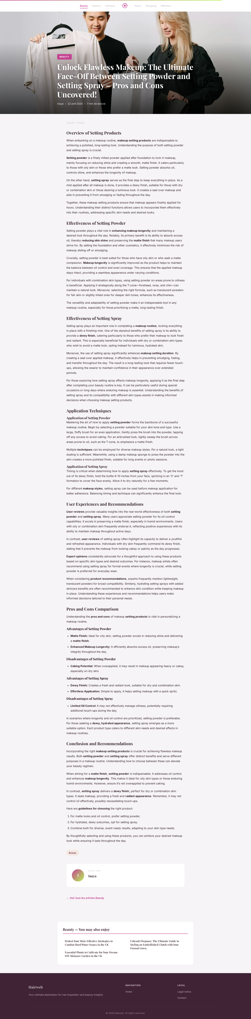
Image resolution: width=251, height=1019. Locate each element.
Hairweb (36, 987)
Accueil (70, 122)
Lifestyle (110, 5)
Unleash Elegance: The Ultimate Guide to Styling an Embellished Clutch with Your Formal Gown (154, 944)
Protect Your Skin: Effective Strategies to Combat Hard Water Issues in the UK (89, 942)
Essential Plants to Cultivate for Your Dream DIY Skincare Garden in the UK (91, 954)
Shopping (151, 5)
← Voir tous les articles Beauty (85, 898)
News (138, 5)
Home (129, 991)
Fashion (96, 5)
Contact (181, 997)
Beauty (84, 5)
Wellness (166, 5)
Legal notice (184, 991)
